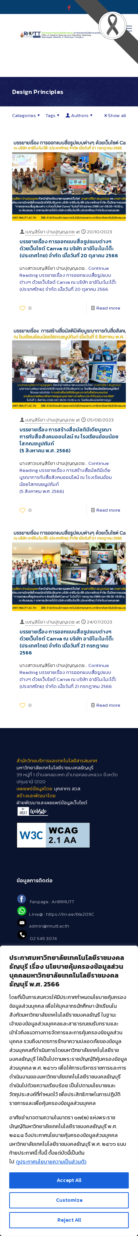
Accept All (69, 1180)
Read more (108, 307)
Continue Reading (68, 279)
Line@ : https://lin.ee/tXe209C (61, 914)
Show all (117, 115)
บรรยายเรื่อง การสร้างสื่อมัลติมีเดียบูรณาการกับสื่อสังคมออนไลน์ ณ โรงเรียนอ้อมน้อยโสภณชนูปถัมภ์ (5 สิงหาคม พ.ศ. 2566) (69, 440)
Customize (69, 1200)
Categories (24, 115)
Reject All (69, 1220)
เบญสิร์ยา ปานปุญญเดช (50, 231)
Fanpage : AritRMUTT (52, 901)
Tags (51, 115)
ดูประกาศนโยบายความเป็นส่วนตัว (51, 1162)
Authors (80, 115)
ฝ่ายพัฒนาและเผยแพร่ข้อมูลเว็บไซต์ (52, 802)
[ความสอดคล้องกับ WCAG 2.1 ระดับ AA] (69, 835)
